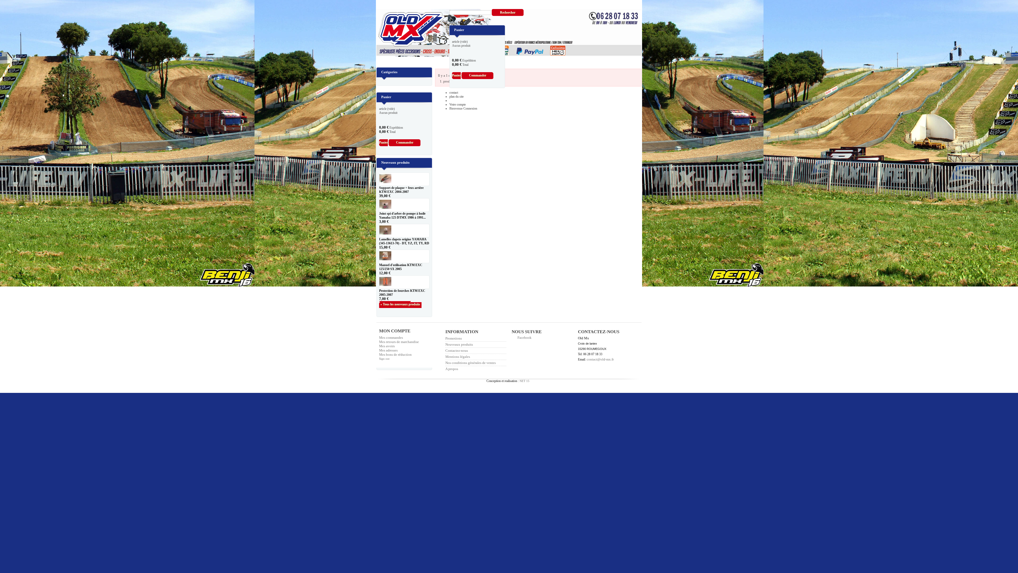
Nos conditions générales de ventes (470, 363)
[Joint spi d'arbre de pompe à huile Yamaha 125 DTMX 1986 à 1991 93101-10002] (404, 204)
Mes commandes (391, 338)
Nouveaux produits (395, 162)
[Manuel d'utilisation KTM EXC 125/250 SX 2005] (404, 256)
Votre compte (457, 104)
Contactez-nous (456, 351)
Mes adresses (388, 350)
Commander (477, 75)
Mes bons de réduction (395, 355)
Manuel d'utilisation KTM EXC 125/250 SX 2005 (400, 267)
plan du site (456, 96)
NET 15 (524, 381)
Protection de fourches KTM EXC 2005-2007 (402, 293)
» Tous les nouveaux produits (400, 304)
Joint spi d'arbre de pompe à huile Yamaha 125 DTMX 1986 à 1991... (402, 215)
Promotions (453, 338)
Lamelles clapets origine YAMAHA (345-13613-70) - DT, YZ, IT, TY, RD (404, 241)
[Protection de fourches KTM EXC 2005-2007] (404, 282)
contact (453, 92)
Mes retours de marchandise (399, 342)
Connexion (470, 108)
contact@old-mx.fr (600, 359)
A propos (451, 369)
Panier (457, 23)
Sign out (384, 358)
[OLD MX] (408, 29)
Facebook (524, 338)
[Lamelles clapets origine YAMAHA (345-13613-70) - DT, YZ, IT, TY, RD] (404, 230)
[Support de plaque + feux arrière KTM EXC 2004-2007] (404, 179)
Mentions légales (457, 357)
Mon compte (394, 330)
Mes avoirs (387, 346)
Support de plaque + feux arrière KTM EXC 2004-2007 (401, 190)
